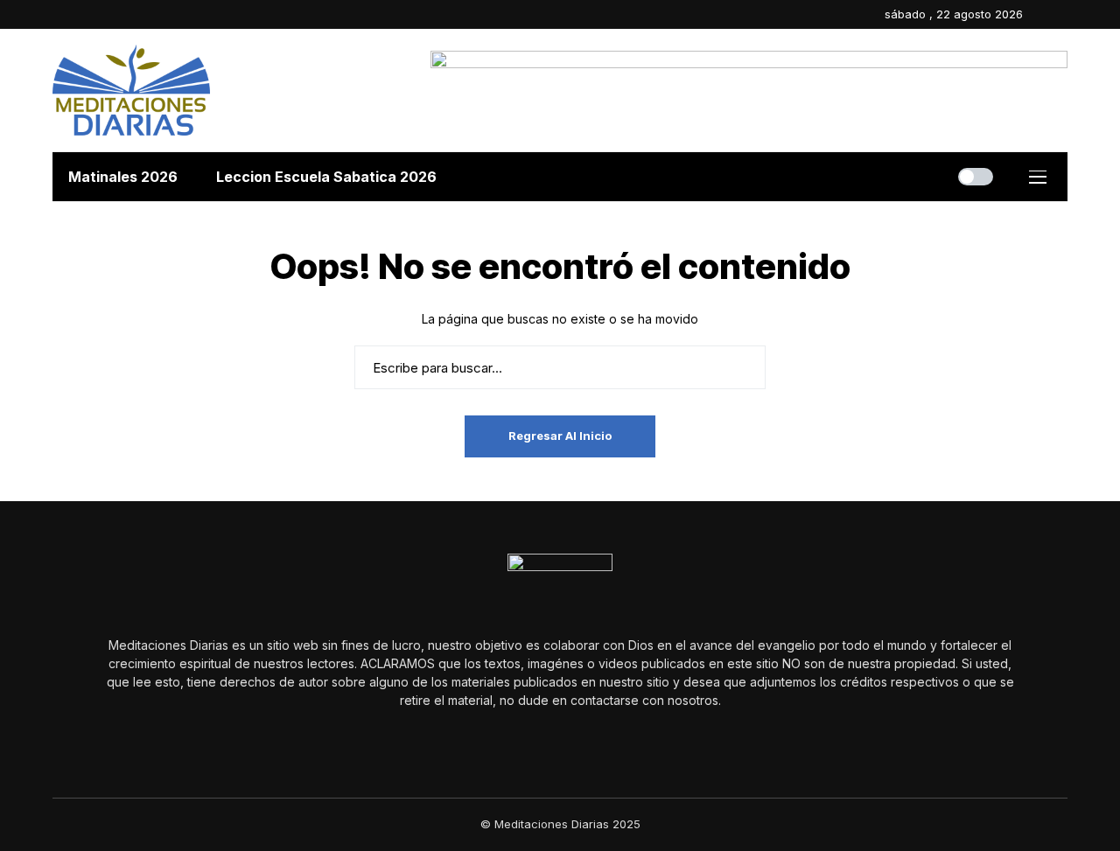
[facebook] (1040, 14)
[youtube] (1064, 14)
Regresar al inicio (560, 436)
